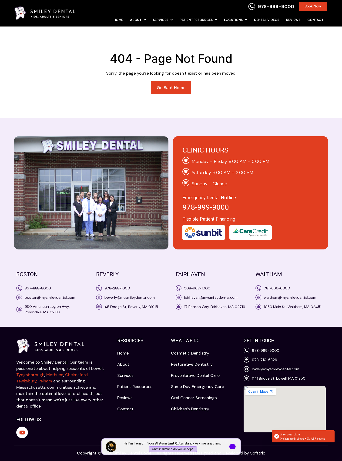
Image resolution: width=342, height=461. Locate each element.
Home (118, 20)
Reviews (293, 20)
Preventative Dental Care (195, 375)
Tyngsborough (30, 375)
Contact (315, 20)
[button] (138, 20)
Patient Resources (196, 20)
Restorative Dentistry (192, 364)
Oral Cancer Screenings (194, 398)
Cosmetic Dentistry (190, 353)
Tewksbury (26, 381)
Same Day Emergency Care (197, 386)
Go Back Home (171, 87)
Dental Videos (266, 20)
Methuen (54, 375)
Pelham (45, 381)
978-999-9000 (205, 207)
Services (160, 20)
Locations (233, 20)
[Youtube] (22, 432)
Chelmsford (76, 375)
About (135, 20)
